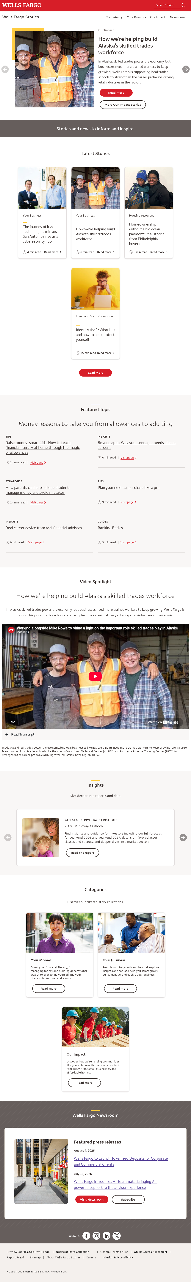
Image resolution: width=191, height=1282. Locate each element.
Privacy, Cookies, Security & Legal (28, 1252)
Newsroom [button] (177, 17)
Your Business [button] (136, 17)
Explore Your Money (71, 17)
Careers (91, 1257)
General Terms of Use (114, 1252)
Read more (116, 93)
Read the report (82, 853)
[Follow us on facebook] (86, 1236)
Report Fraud (15, 1257)
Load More (95, 373)
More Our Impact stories (123, 105)
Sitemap (35, 1257)
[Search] (183, 5)
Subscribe (128, 1199)
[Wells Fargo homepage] (47, 5)
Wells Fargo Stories (20, 16)
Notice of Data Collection (72, 1252)
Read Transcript (22, 734)
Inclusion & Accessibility (117, 1257)
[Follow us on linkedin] (106, 1236)
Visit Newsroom (92, 1199)
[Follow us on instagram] (96, 1236)
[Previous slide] (7, 837)
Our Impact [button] (157, 17)
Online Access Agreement (150, 1252)
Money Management (103, 17)
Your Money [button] (114, 17)
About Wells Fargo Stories (63, 1257)
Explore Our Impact (98, 17)
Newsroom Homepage (88, 17)
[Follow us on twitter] (116, 1236)
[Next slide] (183, 837)
